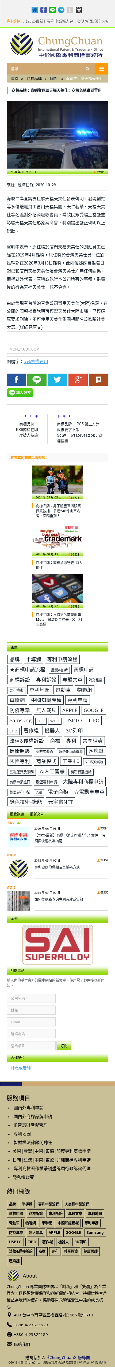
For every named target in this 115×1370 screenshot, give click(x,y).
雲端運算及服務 (21, 771)
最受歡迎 (17, 813)
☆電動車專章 (89, 791)
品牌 (15, 659)
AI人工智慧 (52, 771)
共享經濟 (92, 740)
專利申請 (77, 700)
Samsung (21, 720)
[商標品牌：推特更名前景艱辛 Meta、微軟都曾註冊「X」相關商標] (57, 591)
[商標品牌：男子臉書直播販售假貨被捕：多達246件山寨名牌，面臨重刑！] (57, 482)
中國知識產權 (46, 700)
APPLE (70, 710)
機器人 (52, 730)
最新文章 (37, 813)
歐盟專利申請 (46, 782)
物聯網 (84, 689)
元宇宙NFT (60, 801)
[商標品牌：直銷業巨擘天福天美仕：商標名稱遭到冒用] (57, 135)
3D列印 (74, 730)
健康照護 (20, 750)
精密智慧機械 (81, 771)
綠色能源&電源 (71, 751)
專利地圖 (39, 689)
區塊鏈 (96, 750)
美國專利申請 (19, 792)
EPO (40, 720)
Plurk (98, 380)
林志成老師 (21, 1067)
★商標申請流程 (27, 669)
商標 (55, 740)
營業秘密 (95, 680)
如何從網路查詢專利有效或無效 (58, 899)
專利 (71, 740)
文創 (39, 792)
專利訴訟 (46, 679)
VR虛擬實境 (94, 761)
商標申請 (84, 669)
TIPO (93, 720)
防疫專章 (20, 710)
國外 (53, 78)
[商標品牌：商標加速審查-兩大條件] (57, 539)
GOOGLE (94, 710)
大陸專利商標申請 (83, 781)
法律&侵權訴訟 (27, 740)
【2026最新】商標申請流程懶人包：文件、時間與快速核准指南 (69, 838)
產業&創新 (59, 670)
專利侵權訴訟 (98, 1362)
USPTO (73, 720)
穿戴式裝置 (44, 751)
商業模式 (46, 761)
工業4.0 (70, 761)
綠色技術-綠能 (26, 801)
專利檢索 (16, 690)
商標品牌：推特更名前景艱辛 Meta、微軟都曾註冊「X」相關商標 (59, 619)
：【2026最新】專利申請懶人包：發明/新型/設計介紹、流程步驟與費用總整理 (60, 21)
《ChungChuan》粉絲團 (67, 1357)
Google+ (78, 380)
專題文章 (72, 679)
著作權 (31, 730)
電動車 (63, 689)
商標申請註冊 (19, 782)
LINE (37, 380)
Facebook (16, 380)
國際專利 (20, 761)
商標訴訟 (20, 679)
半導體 (33, 659)
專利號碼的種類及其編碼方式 (57, 867)
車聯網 (17, 700)
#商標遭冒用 (36, 361)
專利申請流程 (62, 659)
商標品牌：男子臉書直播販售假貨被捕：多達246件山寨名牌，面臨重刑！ (58, 510)
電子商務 (58, 791)
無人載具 (46, 710)
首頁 (14, 78)
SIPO (13, 731)
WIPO (54, 720)
